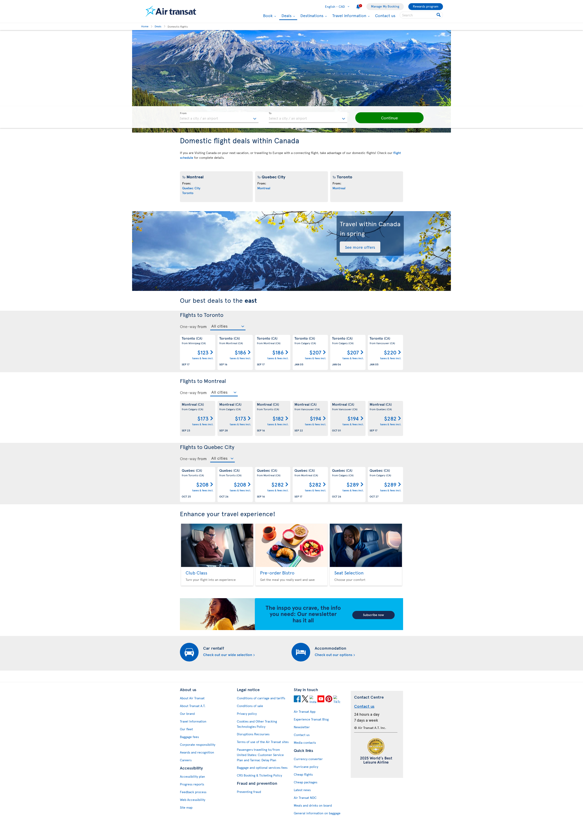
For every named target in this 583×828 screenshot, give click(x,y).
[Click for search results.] (439, 15)
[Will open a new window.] (297, 699)
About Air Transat (192, 698)
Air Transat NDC (305, 797)
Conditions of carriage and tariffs (261, 698)
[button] (389, 117)
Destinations (311, 15)
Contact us (385, 15)
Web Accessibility (192, 799)
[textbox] (219, 117)
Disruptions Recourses (253, 734)
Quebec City (191, 188)
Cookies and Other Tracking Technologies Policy (257, 724)
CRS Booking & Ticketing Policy (259, 775)
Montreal (263, 188)
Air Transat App (304, 711)
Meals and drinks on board (313, 805)
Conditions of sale (250, 706)
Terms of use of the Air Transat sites (263, 742)
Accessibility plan (192, 776)
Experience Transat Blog (311, 719)
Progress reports (192, 784)
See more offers (360, 247)
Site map (186, 807)
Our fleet (186, 729)
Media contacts (305, 742)
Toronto (187, 193)
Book (267, 15)
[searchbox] (421, 15)
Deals (286, 16)
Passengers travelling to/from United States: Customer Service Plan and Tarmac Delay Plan (260, 754)
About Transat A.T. (192, 706)
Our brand (187, 713)
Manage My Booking (385, 6)
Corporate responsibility (197, 744)
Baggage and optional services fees (262, 767)
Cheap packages (305, 782)
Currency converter (308, 759)
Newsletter (302, 727)
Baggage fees (189, 737)
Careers (186, 760)
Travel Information (193, 721)
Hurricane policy (306, 766)
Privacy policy (247, 713)
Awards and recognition (197, 752)
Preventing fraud (249, 792)
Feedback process (193, 792)
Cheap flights (303, 774)
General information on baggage (317, 813)
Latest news (302, 790)
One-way (188, 326)
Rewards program (425, 6)
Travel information (348, 15)
